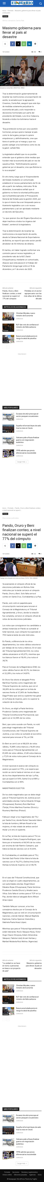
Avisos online (7, 1175)
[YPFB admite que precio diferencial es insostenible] (8, 453)
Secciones (15, 1172)
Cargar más (21, 462)
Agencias (32, 1175)
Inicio (4, 11)
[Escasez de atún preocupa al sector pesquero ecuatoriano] (8, 417)
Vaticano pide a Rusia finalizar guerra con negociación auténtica (27, 440)
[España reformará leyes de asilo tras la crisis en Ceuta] (8, 429)
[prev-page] (4, 347)
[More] (35, 43)
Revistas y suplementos (30, 1172)
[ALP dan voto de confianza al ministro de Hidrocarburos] (8, 328)
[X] (18, 43)
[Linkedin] (29, 43)
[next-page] (7, 347)
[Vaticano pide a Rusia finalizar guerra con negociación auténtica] (8, 440)
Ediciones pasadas (20, 1175)
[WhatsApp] (23, 43)
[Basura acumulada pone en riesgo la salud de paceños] (8, 339)
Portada (10, 11)
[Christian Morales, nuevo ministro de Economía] (8, 316)
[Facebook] (12, 43)
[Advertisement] (22, 377)
